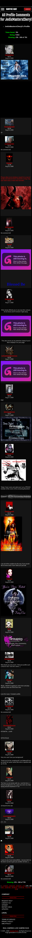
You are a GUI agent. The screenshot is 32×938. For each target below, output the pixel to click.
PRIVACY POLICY (7, 921)
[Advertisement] (16, 2)
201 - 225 (9, 886)
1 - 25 (3, 886)
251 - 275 (22, 886)
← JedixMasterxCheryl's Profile (16, 26)
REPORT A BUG (7, 907)
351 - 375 (18, 887)
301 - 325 (4, 887)
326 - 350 (11, 887)
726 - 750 (24, 887)
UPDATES (5, 909)
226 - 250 (15, 886)
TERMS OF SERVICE (8, 919)
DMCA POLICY (6, 923)
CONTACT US (6, 903)
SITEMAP (5, 905)
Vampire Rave (14, 931)
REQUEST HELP (7, 901)
